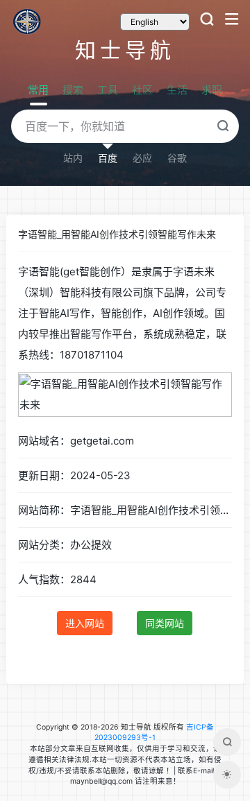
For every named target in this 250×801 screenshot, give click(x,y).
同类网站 (164, 623)
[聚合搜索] (227, 742)
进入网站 (84, 623)
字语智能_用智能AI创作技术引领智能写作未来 (117, 234)
